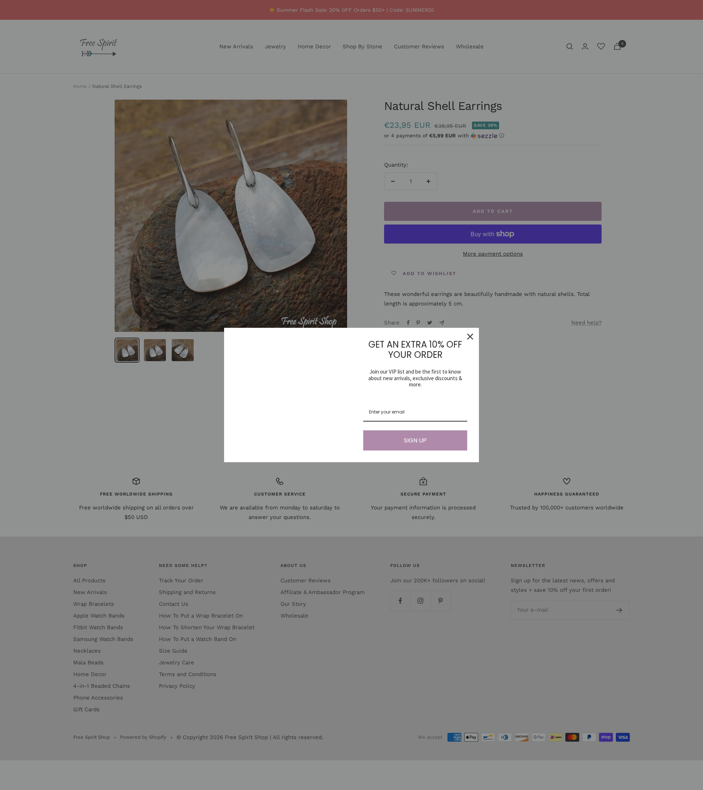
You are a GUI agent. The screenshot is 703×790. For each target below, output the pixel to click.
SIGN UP (415, 440)
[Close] (470, 336)
